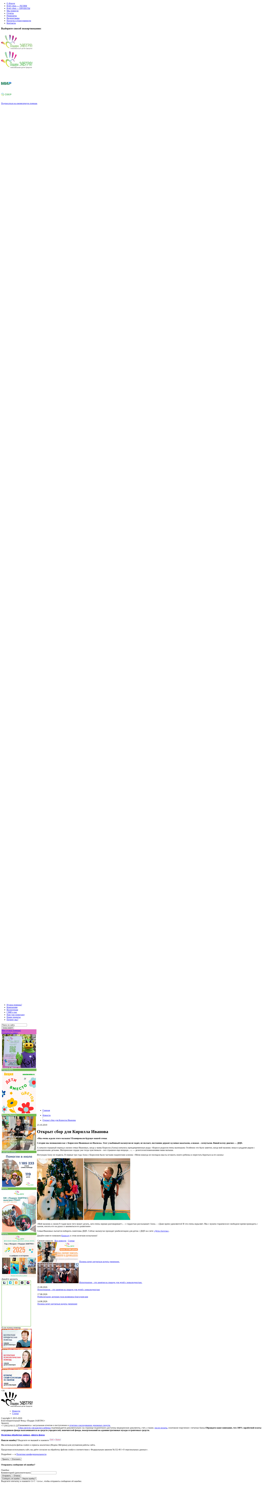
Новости (16, 1411)
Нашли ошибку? (29, 1479)
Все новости (60, 1241)
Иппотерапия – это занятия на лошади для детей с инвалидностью (68, 1289)
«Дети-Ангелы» (161, 1231)
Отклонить (16, 1459)
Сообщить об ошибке (11, 1479)
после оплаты (161, 1428)
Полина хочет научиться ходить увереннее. (99, 1261)
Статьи (71, 1241)
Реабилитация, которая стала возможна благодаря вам (62, 1297)
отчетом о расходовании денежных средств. (90, 1425)
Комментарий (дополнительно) (15, 1472)
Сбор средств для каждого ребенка (34, 1428)
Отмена (17, 1476)
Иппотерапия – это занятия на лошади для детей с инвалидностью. (110, 1282)
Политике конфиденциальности (31, 1454)
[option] (6, 75)
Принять (5, 1459)
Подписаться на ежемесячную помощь (19, 103)
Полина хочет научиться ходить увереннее (57, 1304)
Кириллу (65, 1235)
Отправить (6, 1476)
